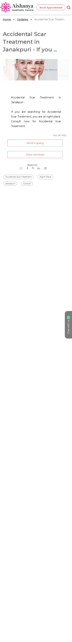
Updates (22, 19)
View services (35, 154)
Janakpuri (10, 183)
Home (7, 19)
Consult (27, 183)
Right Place (45, 177)
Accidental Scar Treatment (18, 177)
